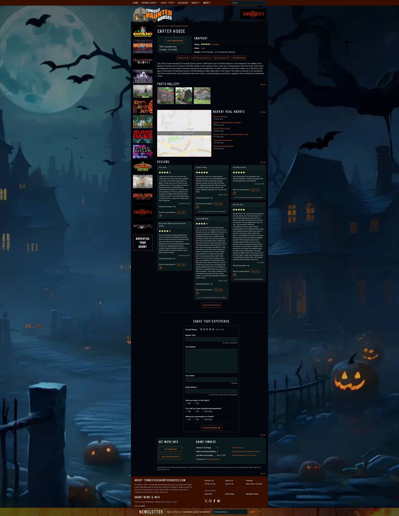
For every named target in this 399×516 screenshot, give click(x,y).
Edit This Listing (237, 448)
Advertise (208, 494)
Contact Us (209, 480)
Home (135, 2)
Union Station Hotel (221, 128)
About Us (229, 480)
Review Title (190, 335)
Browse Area (149, 2)
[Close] (259, 511)
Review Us (182, 58)
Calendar (183, 2)
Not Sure (208, 411)
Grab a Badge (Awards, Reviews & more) (246, 451)
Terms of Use (209, 484)
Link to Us (229, 484)
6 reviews (215, 44)
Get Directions (220, 58)
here (167, 469)
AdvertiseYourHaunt (143, 242)
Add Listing (229, 494)
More (206, 2)
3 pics (203, 48)
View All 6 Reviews (210, 305)
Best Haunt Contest (254, 484)
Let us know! (140, 506)
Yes (179, 212)
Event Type (167, 2)
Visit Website (173, 40)
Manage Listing (252, 494)
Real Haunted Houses (179, 26)
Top (262, 84)
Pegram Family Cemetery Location (227, 122)
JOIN (252, 512)
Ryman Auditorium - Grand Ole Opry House (230, 134)
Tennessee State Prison (223, 140)
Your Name (189, 376)
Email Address (191, 387)
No (184, 212)
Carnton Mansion (220, 117)
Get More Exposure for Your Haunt (244, 455)
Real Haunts (162, 26)
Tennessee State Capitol (223, 146)
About (195, 2)
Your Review (191, 347)
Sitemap (249, 480)
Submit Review (210, 427)
